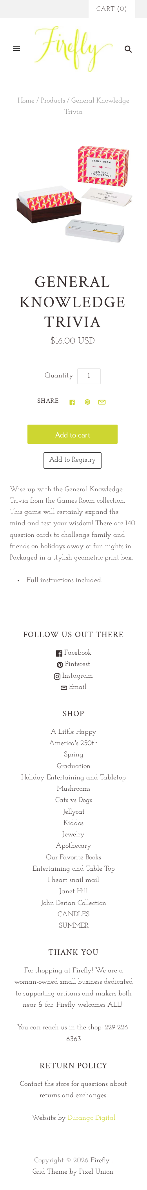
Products (53, 100)
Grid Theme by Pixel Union (73, 1172)
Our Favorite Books (73, 857)
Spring (73, 754)
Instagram (76, 676)
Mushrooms (74, 789)
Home (26, 100)
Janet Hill (73, 891)
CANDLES (73, 914)
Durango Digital (92, 1118)
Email (77, 687)
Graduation (74, 766)
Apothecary (73, 846)
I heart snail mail (73, 880)
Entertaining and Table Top (74, 869)
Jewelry (73, 834)
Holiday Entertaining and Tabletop (73, 777)
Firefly (100, 1160)
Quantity (59, 375)
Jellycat (74, 812)
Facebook (76, 653)
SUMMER (74, 926)
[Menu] (16, 49)
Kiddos (73, 823)
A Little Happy (73, 732)
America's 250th (73, 743)
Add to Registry (72, 460)
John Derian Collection (73, 903)
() (111, 9)
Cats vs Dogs (73, 800)
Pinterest (76, 664)
